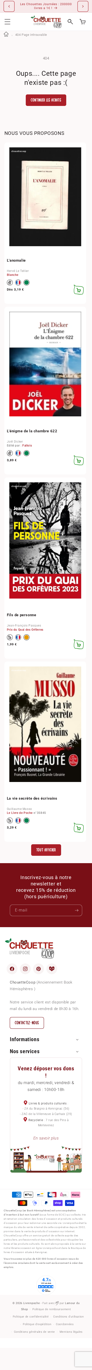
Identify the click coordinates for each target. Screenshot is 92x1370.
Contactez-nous (27, 1022)
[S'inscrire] (76, 910)
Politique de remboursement (51, 1309)
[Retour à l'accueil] (6, 35)
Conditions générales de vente (34, 1331)
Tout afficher (46, 850)
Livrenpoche (31, 1303)
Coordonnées (65, 1324)
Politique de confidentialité (31, 1316)
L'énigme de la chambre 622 (32, 431)
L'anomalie (16, 260)
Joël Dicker (15, 441)
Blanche (12, 275)
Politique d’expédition (37, 1324)
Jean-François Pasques (24, 625)
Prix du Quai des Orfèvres (25, 629)
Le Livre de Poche (20, 813)
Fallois (27, 445)
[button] (7, 22)
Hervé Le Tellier (18, 271)
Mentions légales (71, 1331)
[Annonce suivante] (83, 6)
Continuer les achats (46, 100)
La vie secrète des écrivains (32, 798)
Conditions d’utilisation (68, 1316)
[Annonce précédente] (9, 6)
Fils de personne (21, 615)
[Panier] (82, 22)
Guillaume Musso (19, 809)
